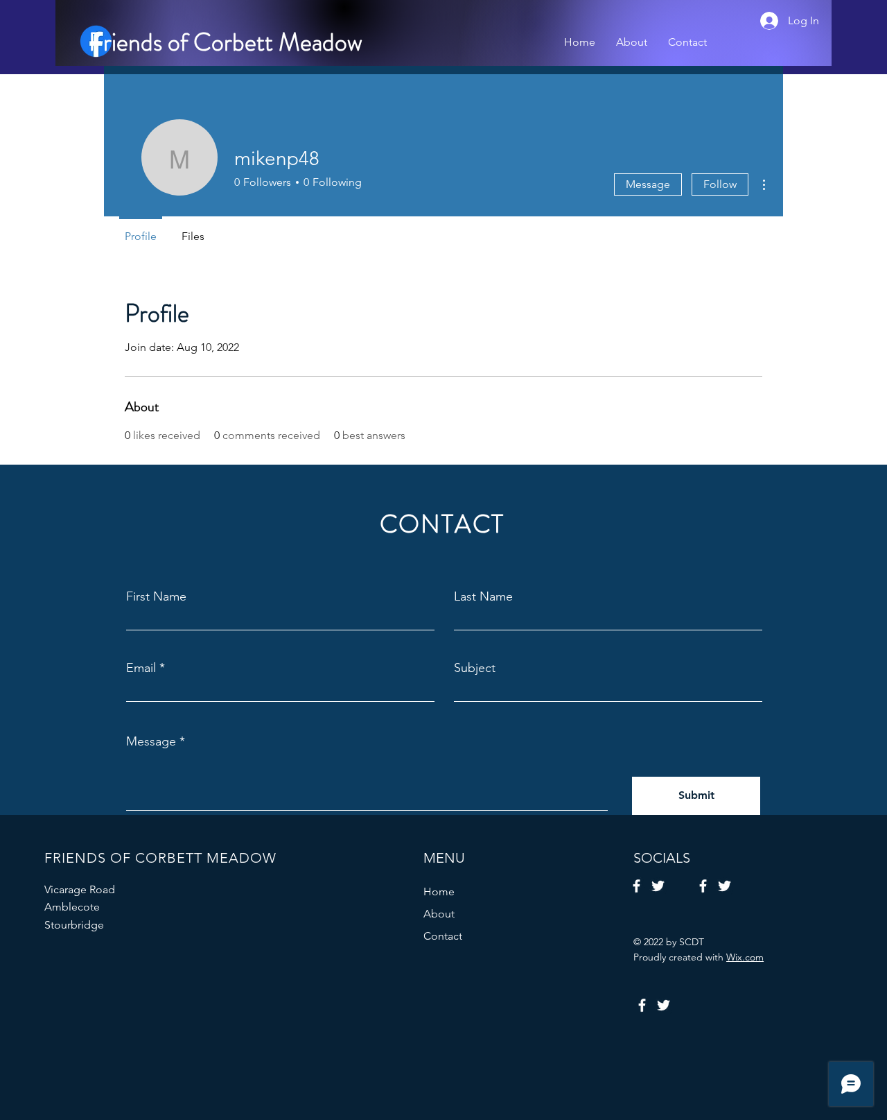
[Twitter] (658, 886)
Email (141, 668)
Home (439, 891)
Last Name (483, 596)
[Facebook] (636, 886)
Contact (442, 935)
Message (648, 184)
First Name (156, 596)
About (439, 913)
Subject (474, 668)
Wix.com (745, 957)
